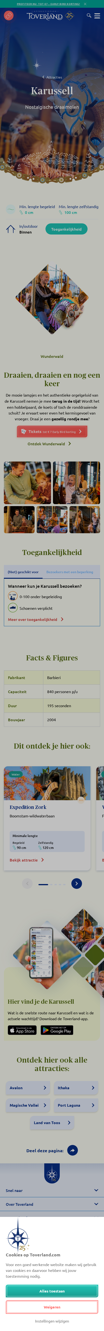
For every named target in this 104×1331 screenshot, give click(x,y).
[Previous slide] (27, 883)
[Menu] (97, 15)
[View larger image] (27, 483)
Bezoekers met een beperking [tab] (69, 572)
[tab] (43, 884)
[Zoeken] (89, 15)
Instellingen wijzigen (52, 1321)
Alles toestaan (52, 1291)
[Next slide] (76, 883)
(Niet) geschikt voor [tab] (23, 572)
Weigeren (52, 1307)
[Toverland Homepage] (45, 15)
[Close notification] (85, 4)
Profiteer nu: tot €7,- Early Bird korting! (48, 4)
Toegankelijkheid (66, 229)
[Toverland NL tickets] (9, 15)
